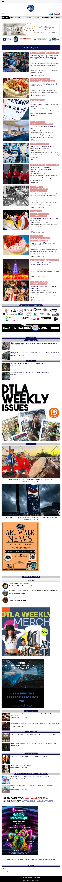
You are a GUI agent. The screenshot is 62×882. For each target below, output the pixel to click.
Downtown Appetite (40, 79)
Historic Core (49, 81)
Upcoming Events (38, 191)
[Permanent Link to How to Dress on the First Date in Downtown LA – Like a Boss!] (6, 759)
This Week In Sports (39, 144)
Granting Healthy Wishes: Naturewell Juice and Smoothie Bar (44, 85)
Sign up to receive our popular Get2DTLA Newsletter (31, 859)
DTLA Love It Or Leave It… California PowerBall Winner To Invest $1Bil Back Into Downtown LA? (44, 104)
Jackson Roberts (35, 150)
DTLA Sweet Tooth (39, 240)
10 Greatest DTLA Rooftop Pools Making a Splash (43, 127)
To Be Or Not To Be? (39, 213)
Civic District (52, 53)
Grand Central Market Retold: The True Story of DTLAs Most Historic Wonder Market (44, 195)
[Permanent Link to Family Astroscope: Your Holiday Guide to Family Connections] (6, 376)
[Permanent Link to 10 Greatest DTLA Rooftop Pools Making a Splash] (16, 130)
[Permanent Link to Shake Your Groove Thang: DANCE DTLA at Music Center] (16, 290)
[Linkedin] (55, 14)
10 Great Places (38, 121)
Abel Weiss (33, 130)
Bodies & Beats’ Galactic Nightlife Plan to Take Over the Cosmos (30, 776)
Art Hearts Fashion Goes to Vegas (20, 765)
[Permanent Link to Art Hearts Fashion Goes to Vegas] (6, 769)
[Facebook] (52, 14)
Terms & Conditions (7, 872)
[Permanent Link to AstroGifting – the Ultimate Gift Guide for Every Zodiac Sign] (6, 367)
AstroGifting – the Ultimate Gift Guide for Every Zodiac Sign (28, 363)
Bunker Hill (36, 211)
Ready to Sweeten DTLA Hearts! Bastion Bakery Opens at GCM (43, 244)
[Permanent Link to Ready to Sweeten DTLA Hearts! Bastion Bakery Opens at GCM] (16, 245)
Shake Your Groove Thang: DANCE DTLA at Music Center (44, 287)
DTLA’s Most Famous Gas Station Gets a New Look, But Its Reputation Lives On (31, 517)
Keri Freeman (34, 61)
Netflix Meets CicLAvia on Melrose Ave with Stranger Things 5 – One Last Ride (34, 734)
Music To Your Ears (39, 281)
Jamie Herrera (34, 108)
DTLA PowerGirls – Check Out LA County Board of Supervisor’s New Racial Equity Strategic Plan (43, 169)
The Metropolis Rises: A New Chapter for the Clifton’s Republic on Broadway (33, 343)
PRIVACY (4, 868)
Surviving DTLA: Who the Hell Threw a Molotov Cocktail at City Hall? (42, 264)
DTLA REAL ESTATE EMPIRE (41, 124)
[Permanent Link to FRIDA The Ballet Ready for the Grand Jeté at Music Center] (16, 220)
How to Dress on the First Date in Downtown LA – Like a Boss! (29, 756)
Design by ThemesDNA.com (31, 880)
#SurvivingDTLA (38, 53)
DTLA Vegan (36, 81)
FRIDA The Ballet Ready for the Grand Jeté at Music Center (44, 219)
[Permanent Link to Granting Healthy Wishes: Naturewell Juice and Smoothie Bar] (16, 88)
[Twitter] (50, 14)
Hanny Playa (13, 355)
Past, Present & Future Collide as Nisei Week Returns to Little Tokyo (31, 479)
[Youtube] (57, 14)
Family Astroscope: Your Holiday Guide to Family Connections (29, 372)
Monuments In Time (39, 189)
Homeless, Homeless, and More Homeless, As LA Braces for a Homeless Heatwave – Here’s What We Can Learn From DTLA (44, 57)
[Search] (59, 14)
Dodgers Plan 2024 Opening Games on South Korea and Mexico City (43, 147)
